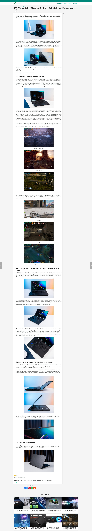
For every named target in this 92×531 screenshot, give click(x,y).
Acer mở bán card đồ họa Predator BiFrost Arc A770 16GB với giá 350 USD (53, 528)
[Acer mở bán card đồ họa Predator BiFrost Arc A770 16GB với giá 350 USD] (54, 520)
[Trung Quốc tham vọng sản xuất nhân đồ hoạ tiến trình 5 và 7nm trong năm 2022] (38, 503)
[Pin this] (29, 488)
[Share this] (25, 488)
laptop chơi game (35, 480)
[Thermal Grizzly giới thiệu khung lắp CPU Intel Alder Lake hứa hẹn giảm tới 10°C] (38, 520)
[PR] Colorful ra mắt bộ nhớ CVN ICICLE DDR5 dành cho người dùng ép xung (69, 511)
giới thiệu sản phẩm (22, 480)
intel (31, 480)
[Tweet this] (27, 488)
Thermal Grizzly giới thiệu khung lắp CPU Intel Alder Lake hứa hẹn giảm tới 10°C (38, 528)
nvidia (40, 480)
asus (18, 480)
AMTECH (16, 6)
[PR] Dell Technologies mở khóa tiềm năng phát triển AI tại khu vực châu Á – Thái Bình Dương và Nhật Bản (21, 528)
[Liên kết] (17, 3)
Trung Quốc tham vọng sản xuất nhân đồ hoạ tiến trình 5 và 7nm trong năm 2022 (38, 511)
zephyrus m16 (49, 480)
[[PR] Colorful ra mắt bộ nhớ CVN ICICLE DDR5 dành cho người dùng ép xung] (70, 503)
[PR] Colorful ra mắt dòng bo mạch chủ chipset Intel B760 (21, 511)
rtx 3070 (44, 480)
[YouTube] (75, 1)
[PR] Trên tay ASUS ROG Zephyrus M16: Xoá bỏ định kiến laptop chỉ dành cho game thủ (44, 9)
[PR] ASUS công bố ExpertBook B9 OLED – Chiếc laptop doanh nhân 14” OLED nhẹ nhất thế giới (54, 511)
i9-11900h (28, 480)
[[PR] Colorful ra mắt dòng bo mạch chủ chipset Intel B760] (22, 503)
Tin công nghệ (21, 6)
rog (42, 480)
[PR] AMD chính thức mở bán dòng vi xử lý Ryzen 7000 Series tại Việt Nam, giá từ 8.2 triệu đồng (70, 528)
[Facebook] (74, 1)
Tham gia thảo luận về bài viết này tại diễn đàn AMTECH (24, 482)
